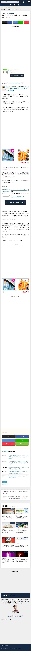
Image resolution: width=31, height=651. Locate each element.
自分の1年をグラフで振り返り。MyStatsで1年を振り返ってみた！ (15, 492)
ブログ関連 (5, 451)
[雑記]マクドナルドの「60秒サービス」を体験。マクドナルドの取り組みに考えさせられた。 (15, 497)
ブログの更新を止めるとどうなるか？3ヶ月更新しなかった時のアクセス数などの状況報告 (19, 457)
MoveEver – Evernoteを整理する (19, 190)
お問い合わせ (23, 2)
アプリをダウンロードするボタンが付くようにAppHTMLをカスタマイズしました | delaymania (18, 88)
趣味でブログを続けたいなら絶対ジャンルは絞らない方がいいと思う (19, 468)
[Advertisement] (15, 45)
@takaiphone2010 (14, 83)
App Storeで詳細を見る (16, 196)
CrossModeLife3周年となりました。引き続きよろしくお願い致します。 (19, 472)
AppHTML (5, 484)
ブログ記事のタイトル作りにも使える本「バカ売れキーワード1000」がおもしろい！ (18, 463)
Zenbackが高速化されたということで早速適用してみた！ (19, 476)
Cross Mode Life (15, 5)
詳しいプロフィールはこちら (15, 616)
